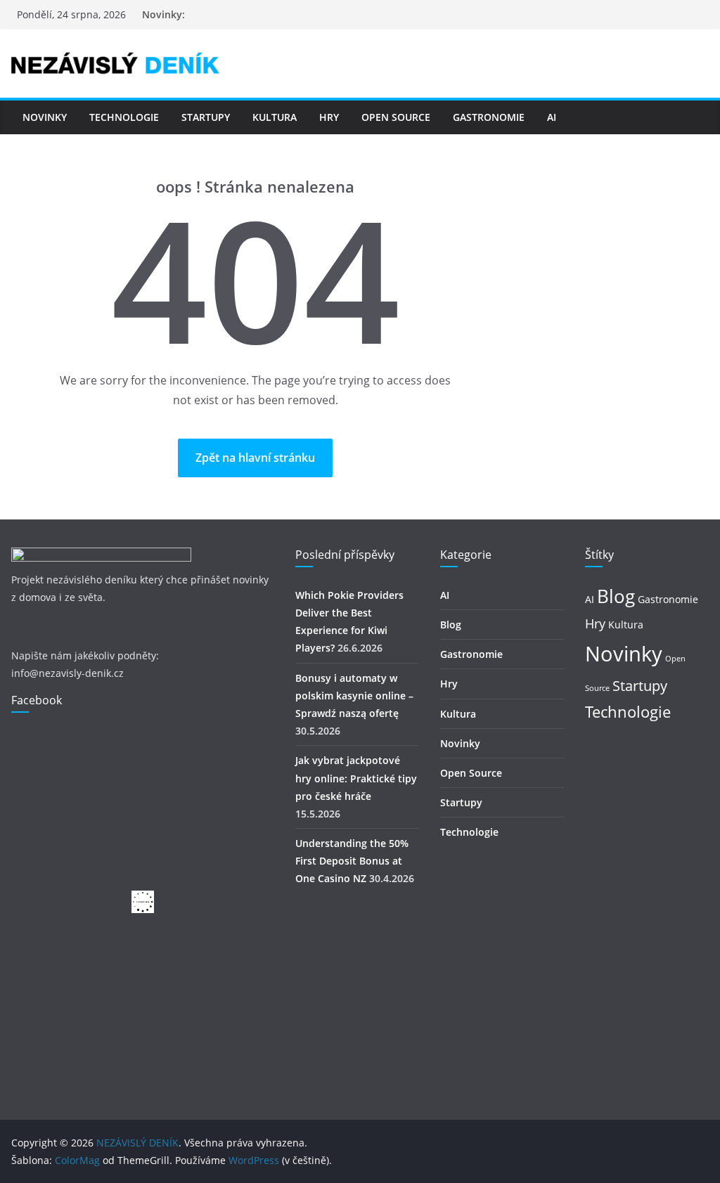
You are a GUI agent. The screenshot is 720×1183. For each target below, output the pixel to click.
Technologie (124, 117)
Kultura (274, 117)
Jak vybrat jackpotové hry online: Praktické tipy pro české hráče (356, 778)
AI (551, 117)
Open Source (395, 117)
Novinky (44, 117)
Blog (450, 624)
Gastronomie (489, 117)
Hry (329, 117)
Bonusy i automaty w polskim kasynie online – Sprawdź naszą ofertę (354, 695)
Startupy (205, 117)
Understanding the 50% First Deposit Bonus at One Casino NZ (352, 860)
